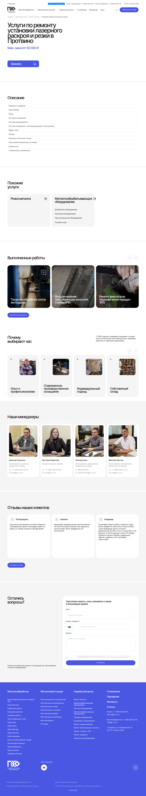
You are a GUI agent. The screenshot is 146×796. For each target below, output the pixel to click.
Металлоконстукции (52, 691)
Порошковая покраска (16, 743)
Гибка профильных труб (16, 719)
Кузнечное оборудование (65, 214)
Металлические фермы (49, 713)
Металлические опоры (49, 706)
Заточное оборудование (83, 708)
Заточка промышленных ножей (19, 740)
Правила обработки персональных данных (23, 786)
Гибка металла (13, 733)
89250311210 (83, 470)
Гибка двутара (12, 729)
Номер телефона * (73, 621)
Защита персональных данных (66, 782)
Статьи (111, 707)
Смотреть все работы (18, 315)
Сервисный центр (66, 10)
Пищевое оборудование (83, 717)
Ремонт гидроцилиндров (83, 724)
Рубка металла (13, 750)
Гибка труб (11, 722)
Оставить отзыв (16, 565)
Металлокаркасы (47, 720)
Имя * (68, 609)
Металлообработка (26, 10)
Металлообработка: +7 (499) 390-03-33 (108, 3)
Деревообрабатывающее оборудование (83, 704)
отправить (100, 663)
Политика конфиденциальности (19, 782)
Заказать (16, 64)
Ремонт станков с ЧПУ (82, 731)
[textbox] (68, 627)
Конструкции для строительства (53, 699)
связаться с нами (129, 10)
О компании (82, 10)
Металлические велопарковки (52, 703)
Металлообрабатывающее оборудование (73, 200)
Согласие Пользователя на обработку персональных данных (78, 786)
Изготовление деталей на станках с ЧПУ (21, 700)
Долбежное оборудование (66, 210)
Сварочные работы (14, 708)
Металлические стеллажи (50, 710)
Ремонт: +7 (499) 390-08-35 (117, 712)
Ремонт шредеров (81, 735)
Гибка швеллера (13, 736)
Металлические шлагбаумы (51, 717)
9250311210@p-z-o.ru (87, 473)
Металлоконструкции (46, 10)
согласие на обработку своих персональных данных (91, 656)
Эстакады (44, 724)
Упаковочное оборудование (84, 738)
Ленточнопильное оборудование (68, 218)
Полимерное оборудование (84, 721)
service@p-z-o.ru (113, 715)
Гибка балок (12, 726)
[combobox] (72, 627)
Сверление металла (15, 712)
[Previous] (129, 257)
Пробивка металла (14, 754)
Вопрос (69, 633)
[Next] (136, 257)
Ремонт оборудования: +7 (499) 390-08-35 (80, 3)
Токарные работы (14, 715)
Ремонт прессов (80, 699)
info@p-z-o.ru (17, 473)
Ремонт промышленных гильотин (86, 728)
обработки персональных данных (119, 657)
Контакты (112, 701)
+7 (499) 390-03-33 (20, 470)
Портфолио (93, 10)
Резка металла (21, 199)
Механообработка (14, 747)
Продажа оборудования (56, 4)
